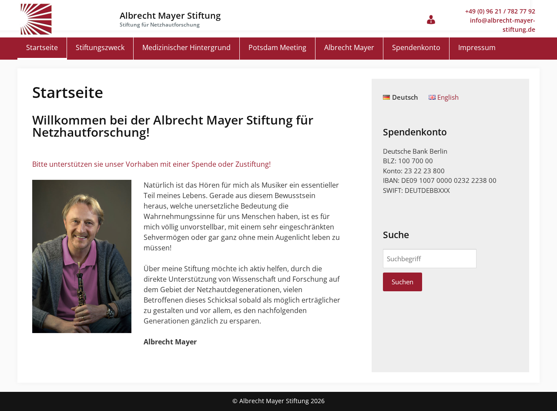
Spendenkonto (416, 47)
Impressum (477, 47)
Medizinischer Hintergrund (186, 47)
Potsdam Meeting (277, 47)
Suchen (402, 281)
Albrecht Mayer (349, 47)
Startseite (42, 47)
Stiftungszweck (100, 47)
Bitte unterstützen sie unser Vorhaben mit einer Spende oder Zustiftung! (151, 164)
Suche (396, 235)
